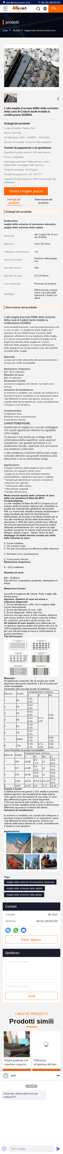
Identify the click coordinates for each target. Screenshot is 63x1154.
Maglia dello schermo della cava (40, 30)
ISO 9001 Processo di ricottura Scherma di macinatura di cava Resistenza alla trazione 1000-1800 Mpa (46, 1062)
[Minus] (58, 1076)
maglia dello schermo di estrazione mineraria (30, 882)
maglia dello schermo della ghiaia (24, 894)
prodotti (16, 30)
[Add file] (4, 1148)
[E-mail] (23, 930)
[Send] (58, 1148)
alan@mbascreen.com (18, 2)
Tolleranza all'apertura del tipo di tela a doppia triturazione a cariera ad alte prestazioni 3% (16, 1062)
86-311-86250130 (50, 2)
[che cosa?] (15, 930)
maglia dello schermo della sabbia (24, 888)
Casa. (5, 30)
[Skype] (8, 930)
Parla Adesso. (31, 940)
